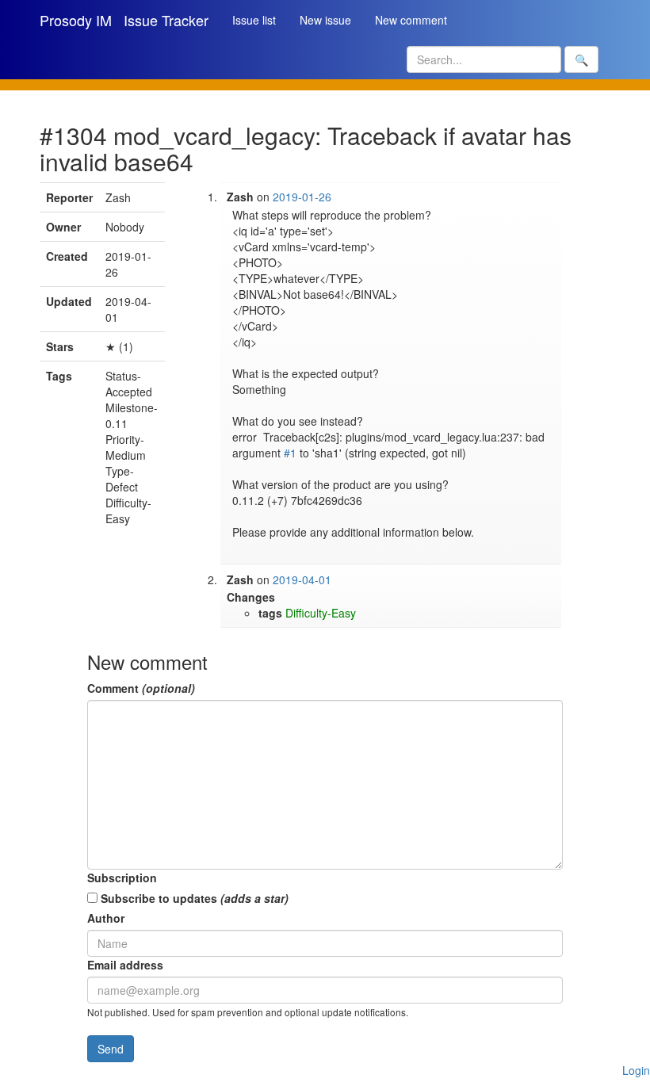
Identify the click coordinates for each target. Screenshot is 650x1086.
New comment (411, 20)
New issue (325, 20)
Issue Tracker (166, 20)
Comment (141, 688)
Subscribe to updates (193, 898)
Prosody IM (76, 20)
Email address (125, 965)
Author (105, 918)
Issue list (254, 20)
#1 (290, 453)
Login (636, 1070)
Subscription (122, 877)
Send (111, 1049)
